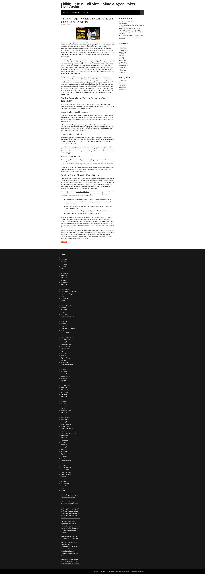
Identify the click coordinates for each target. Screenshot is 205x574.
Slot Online (122, 85)
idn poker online (65, 392)
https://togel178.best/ (67, 431)
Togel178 (63, 312)
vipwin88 (63, 307)
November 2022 (123, 65)
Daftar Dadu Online (66, 424)
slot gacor (63, 490)
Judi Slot (87, 12)
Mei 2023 (121, 55)
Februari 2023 (122, 60)
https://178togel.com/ (67, 428)
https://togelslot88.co (82, 192)
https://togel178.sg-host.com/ (69, 433)
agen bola (63, 486)
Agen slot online (65, 376)
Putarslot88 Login (66, 472)
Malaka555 (64, 303)
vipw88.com (64, 321)
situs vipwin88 (65, 470)
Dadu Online (64, 415)
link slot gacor (64, 451)
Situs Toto (64, 353)
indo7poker (64, 371)
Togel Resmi (64, 454)
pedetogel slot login (66, 344)
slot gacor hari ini (65, 426)
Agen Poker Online (66, 410)
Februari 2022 (122, 70)
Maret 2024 (122, 47)
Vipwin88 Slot (64, 310)
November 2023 (123, 50)
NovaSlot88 (64, 280)
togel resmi (64, 449)
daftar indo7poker (66, 390)
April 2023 (121, 57)
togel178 (63, 268)
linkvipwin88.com (65, 326)
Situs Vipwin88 (65, 479)
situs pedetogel (65, 346)
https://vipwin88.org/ (67, 294)
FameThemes (141, 571)
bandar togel (64, 362)
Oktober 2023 (122, 52)
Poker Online (122, 84)
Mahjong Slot (64, 406)
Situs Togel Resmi (66, 332)
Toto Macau (64, 264)
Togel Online (72, 241)
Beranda (65, 12)
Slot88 (62, 296)
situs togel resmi (65, 339)
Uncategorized (123, 89)
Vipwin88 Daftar (65, 298)
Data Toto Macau (65, 417)
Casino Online (122, 80)
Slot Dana (63, 300)
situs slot (63, 408)
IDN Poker (64, 355)
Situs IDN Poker (72, 542)
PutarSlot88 (64, 275)
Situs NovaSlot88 (65, 483)
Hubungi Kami (76, 12)
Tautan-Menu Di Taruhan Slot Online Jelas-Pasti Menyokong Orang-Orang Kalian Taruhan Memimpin (131, 36)
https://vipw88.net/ (66, 289)
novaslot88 (64, 335)
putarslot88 (64, 378)
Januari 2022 (122, 72)
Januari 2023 (122, 62)
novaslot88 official (66, 467)
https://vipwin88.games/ (67, 316)
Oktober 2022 (122, 67)
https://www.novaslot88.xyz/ (69, 364)
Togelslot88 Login (66, 358)
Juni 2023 (121, 54)
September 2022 (123, 69)
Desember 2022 (123, 64)
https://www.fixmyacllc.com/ (68, 291)
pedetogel (64, 342)
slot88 (62, 330)
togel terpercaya (65, 348)
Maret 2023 (122, 59)
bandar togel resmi (66, 460)
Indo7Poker (64, 394)
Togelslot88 (64, 259)
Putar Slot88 (64, 435)
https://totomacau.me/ (67, 337)
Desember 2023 (123, 48)
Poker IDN (64, 387)
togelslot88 (64, 380)
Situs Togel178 (65, 314)
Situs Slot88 (64, 403)
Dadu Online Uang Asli (67, 503)
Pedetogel (64, 456)
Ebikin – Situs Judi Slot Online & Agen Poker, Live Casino (98, 5)
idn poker (63, 271)
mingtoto (63, 458)
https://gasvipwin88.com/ (68, 328)
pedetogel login (65, 419)
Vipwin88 (63, 262)
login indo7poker (65, 385)
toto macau (64, 360)
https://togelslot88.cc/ (67, 305)
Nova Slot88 (64, 273)
